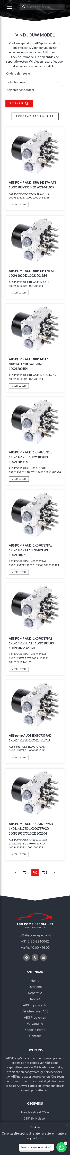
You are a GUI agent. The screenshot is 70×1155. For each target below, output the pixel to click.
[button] (9, 7)
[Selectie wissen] (63, 85)
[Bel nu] (35, 957)
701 (25, 872)
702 (35, 872)
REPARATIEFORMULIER (35, 116)
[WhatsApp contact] (61, 1147)
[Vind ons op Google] (26, 957)
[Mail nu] (43, 957)
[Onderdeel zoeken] (23, 7)
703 (44, 872)
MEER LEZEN (19, 204)
